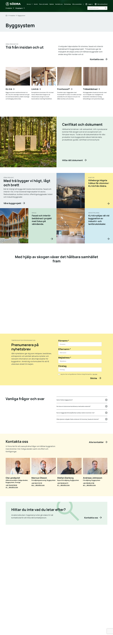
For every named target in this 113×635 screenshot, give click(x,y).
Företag (62, 366)
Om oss (29, 4)
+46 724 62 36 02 (11, 485)
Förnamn (63, 340)
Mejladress (64, 357)
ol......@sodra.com (12, 487)
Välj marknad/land (102, 4)
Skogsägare (19, 8)
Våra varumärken (77, 4)
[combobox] (97, 8)
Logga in (90, 4)
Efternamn (64, 349)
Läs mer (95, 374)
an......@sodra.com (89, 485)
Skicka (93, 378)
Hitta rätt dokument (72, 160)
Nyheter (52, 4)
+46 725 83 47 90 (88, 483)
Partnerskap (67, 4)
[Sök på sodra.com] (105, 8)
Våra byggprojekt (12, 203)
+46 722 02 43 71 (62, 483)
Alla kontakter (96, 442)
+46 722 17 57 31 (36, 483)
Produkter (9, 8)
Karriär (36, 4)
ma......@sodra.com (37, 485)
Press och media (43, 4)
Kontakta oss (59, 4)
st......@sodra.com (63, 485)
